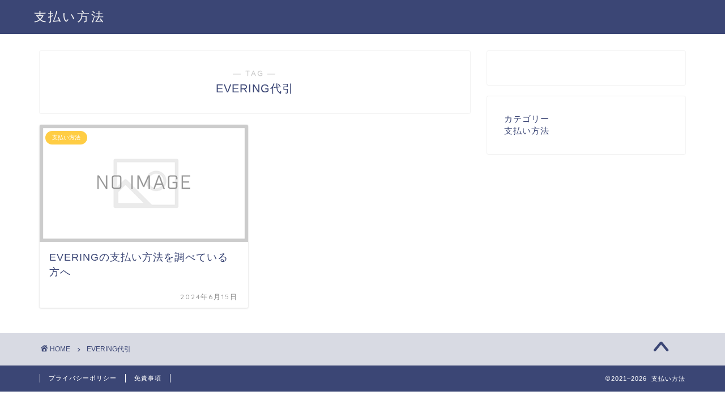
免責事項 (147, 378)
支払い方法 (69, 16)
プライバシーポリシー (83, 378)
